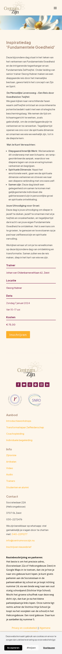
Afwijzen (31, 648)
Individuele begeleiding (19, 440)
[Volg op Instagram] (41, 384)
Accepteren (13, 648)
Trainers (10, 480)
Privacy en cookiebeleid (24, 627)
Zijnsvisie (11, 455)
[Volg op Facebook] (18, 384)
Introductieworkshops (18, 420)
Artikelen (11, 461)
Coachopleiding (15, 433)
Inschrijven (18, 334)
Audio (9, 474)
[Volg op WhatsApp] (30, 384)
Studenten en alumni (17, 487)
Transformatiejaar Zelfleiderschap (25, 427)
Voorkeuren (49, 648)
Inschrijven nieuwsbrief (18, 546)
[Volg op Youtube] (24, 384)
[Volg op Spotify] (35, 384)
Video (9, 468)
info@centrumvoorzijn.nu (20, 540)
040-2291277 (19, 534)
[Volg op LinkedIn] (47, 384)
